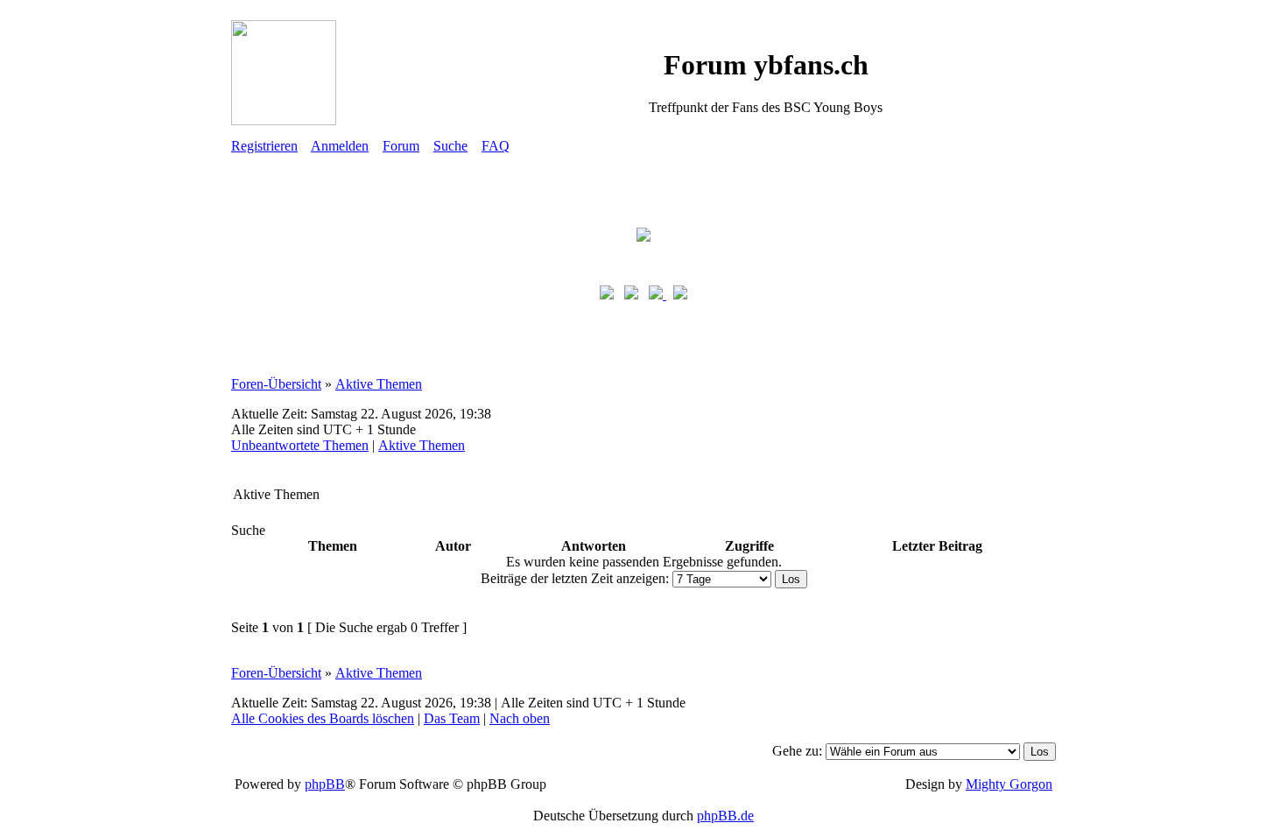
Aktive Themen (378, 383)
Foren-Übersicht (276, 383)
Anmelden (340, 145)
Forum (401, 145)
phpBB (325, 784)
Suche (450, 145)
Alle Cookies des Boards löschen (322, 718)
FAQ (496, 145)
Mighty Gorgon (1009, 784)
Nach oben (519, 718)
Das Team (452, 718)
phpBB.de (725, 815)
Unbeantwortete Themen (300, 445)
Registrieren (264, 145)
